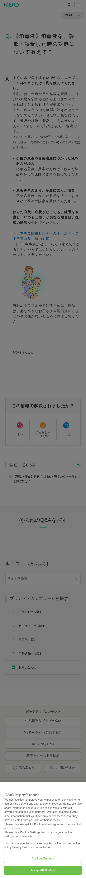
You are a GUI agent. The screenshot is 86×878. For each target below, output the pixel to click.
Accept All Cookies (42, 870)
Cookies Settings (43, 858)
